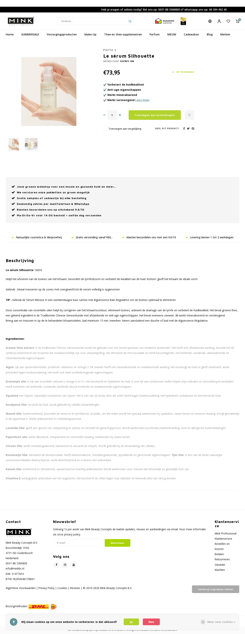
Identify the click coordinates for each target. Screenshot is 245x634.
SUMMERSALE (30, 34)
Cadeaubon (191, 34)
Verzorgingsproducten (62, 34)
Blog (210, 34)
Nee (151, 622)
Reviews (75, 588)
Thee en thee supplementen (123, 34)
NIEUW (171, 34)
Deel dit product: (167, 128)
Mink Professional (225, 533)
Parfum (154, 34)
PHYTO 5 (110, 50)
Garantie (220, 564)
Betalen (219, 554)
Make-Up (90, 34)
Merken (225, 34)
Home (10, 34)
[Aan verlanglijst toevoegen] (189, 115)
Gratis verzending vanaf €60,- (94, 237)
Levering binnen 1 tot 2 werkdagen (212, 237)
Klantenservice (223, 538)
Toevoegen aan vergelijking (125, 128)
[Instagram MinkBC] (65, 564)
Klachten (220, 570)
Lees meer (142, 100)
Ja (131, 622)
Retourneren (222, 559)
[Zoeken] (130, 21)
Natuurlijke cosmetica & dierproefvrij (39, 237)
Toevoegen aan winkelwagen (155, 115)
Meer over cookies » (221, 622)
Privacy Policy (46, 588)
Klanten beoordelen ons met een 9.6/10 (151, 237)
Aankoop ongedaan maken (215, 589)
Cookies (62, 588)
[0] (237, 21)
